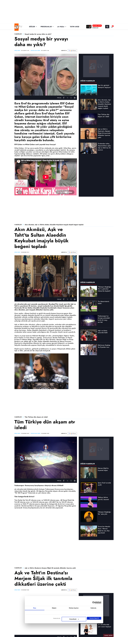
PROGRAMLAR (46, 26)
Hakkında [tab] (93, 608)
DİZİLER (32, 26)
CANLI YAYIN (108, 635)
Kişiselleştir (73, 619)
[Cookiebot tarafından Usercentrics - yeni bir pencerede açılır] (93, 602)
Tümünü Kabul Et (94, 618)
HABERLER (18, 34)
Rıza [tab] (34, 608)
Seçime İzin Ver (56, 618)
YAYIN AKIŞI (74, 26)
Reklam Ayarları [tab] (74, 608)
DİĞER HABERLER (87, 81)
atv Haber (60, 26)
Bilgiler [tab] (54, 608)
